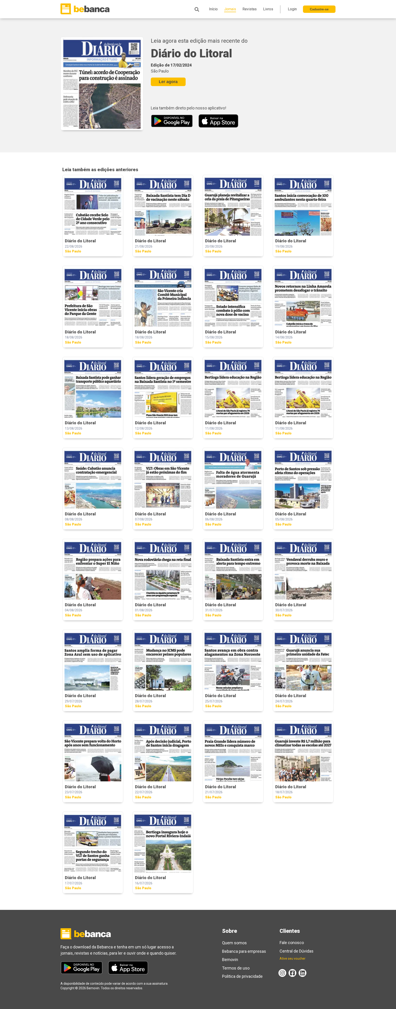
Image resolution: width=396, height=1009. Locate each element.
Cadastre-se (319, 9)
